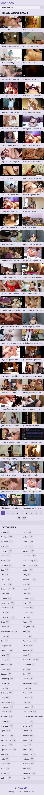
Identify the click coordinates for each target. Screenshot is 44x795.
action (5, 532)
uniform (28, 721)
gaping (5, 683)
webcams (28, 764)
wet (26, 768)
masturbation (30, 565)
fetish (5, 669)
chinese (6, 598)
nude (26, 589)
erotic (5, 636)
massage (28, 551)
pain (26, 617)
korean (5, 773)
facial (5, 655)
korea (5, 768)
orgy (27, 603)
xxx (26, 778)
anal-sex (6, 551)
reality (27, 645)
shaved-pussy (30, 683)
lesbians (28, 541)
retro (26, 655)
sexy (27, 674)
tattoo (27, 693)
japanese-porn (8, 749)
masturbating (30, 560)
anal (5, 546)
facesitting (6, 650)
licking (27, 546)
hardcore (6, 716)
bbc (4, 570)
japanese (6, 745)
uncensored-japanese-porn (33, 717)
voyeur (27, 749)
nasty (27, 575)
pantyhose (28, 627)
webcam (28, 759)
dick (4, 612)
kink (4, 754)
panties (27, 622)
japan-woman (8, 740)
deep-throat (7, 603)
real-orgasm (30, 641)
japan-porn (7, 735)
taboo (27, 688)
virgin (27, 745)
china (5, 593)
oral (26, 593)
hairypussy (7, 707)
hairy (5, 697)
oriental (28, 608)
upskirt (27, 731)
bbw (4, 575)
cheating (6, 584)
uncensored (29, 712)
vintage (27, 740)
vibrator (28, 735)
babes (5, 560)
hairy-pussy (7, 702)
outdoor (28, 612)
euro (4, 641)
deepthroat (7, 608)
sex (26, 669)
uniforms (28, 726)
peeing (27, 636)
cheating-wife (8, 589)
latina (27, 532)
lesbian (28, 537)
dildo (5, 622)
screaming (28, 664)
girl (4, 688)
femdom (6, 664)
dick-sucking (7, 617)
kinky (5, 759)
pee (26, 631)
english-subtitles (9, 631)
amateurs (6, 541)
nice (26, 584)
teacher (27, 697)
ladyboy (6, 778)
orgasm (28, 598)
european (6, 645)
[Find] (41, 7)
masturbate (29, 556)
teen (27, 702)
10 (19, 518)
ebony (5, 627)
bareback (6, 565)
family (5, 660)
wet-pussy (29, 773)
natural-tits (29, 579)
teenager (28, 707)
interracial (7, 726)
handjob (6, 712)
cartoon (5, 579)
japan (5, 731)
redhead (28, 650)
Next (24, 518)
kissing (5, 764)
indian (5, 721)
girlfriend (6, 693)
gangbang (7, 679)
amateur (6, 537)
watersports (29, 754)
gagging (6, 674)
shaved (27, 679)
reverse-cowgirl (30, 660)
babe (5, 556)
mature (27, 570)
